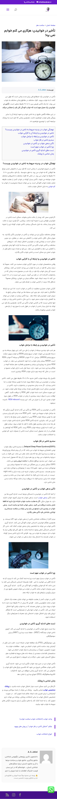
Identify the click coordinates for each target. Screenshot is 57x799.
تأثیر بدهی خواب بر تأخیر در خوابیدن (38, 143)
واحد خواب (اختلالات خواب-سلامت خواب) (36, 719)
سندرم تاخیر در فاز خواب (44, 140)
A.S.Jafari (42, 90)
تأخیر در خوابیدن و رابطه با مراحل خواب (37, 136)
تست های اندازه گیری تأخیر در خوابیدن (38, 150)
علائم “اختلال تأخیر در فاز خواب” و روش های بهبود (33, 726)
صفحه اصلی (50, 25)
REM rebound (14, 399)
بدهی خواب (42, 497)
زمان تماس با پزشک (46, 154)
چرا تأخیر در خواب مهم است (42, 147)
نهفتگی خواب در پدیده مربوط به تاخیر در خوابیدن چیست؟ (29, 129)
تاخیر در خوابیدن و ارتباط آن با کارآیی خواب (36, 133)
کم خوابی (51, 186)
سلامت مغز (40, 25)
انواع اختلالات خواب (44, 734)
